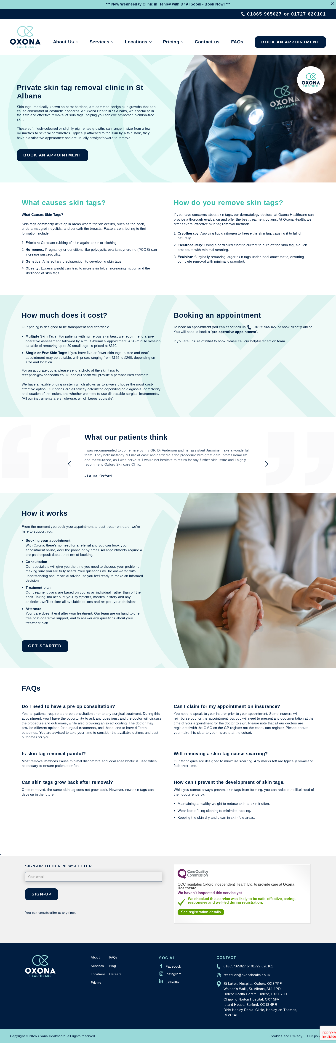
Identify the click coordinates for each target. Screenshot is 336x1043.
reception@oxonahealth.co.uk (247, 975)
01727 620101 (308, 13)
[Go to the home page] (25, 37)
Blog (112, 966)
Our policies (316, 1036)
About (95, 957)
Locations (136, 41)
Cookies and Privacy (285, 1036)
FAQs (237, 41)
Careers (115, 974)
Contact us (207, 41)
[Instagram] (170, 974)
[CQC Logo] (193, 877)
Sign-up (42, 894)
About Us (63, 41)
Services (99, 41)
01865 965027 (264, 13)
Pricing (171, 41)
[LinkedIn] (169, 981)
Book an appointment (290, 42)
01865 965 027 (265, 327)
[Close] (332, 3)
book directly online (297, 327)
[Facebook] (170, 966)
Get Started (45, 646)
